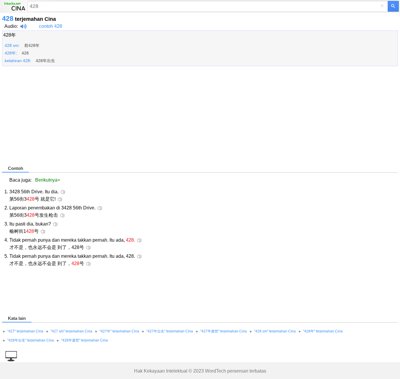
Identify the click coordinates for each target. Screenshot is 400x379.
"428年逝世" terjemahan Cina (84, 340)
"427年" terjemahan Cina (119, 331)
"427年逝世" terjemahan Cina (223, 331)
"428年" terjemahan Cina (323, 331)
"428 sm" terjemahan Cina (275, 331)
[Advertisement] (177, 118)
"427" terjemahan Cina (25, 331)
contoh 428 (50, 26)
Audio (10, 26)
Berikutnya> (47, 179)
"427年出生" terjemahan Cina (169, 331)
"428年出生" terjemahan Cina (30, 340)
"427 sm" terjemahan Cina (71, 331)
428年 (9, 35)
